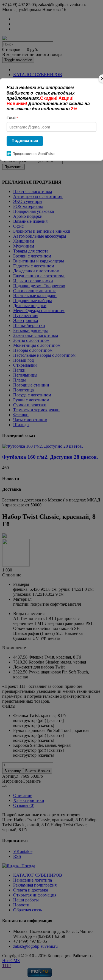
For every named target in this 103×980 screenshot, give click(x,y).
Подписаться (25, 140)
